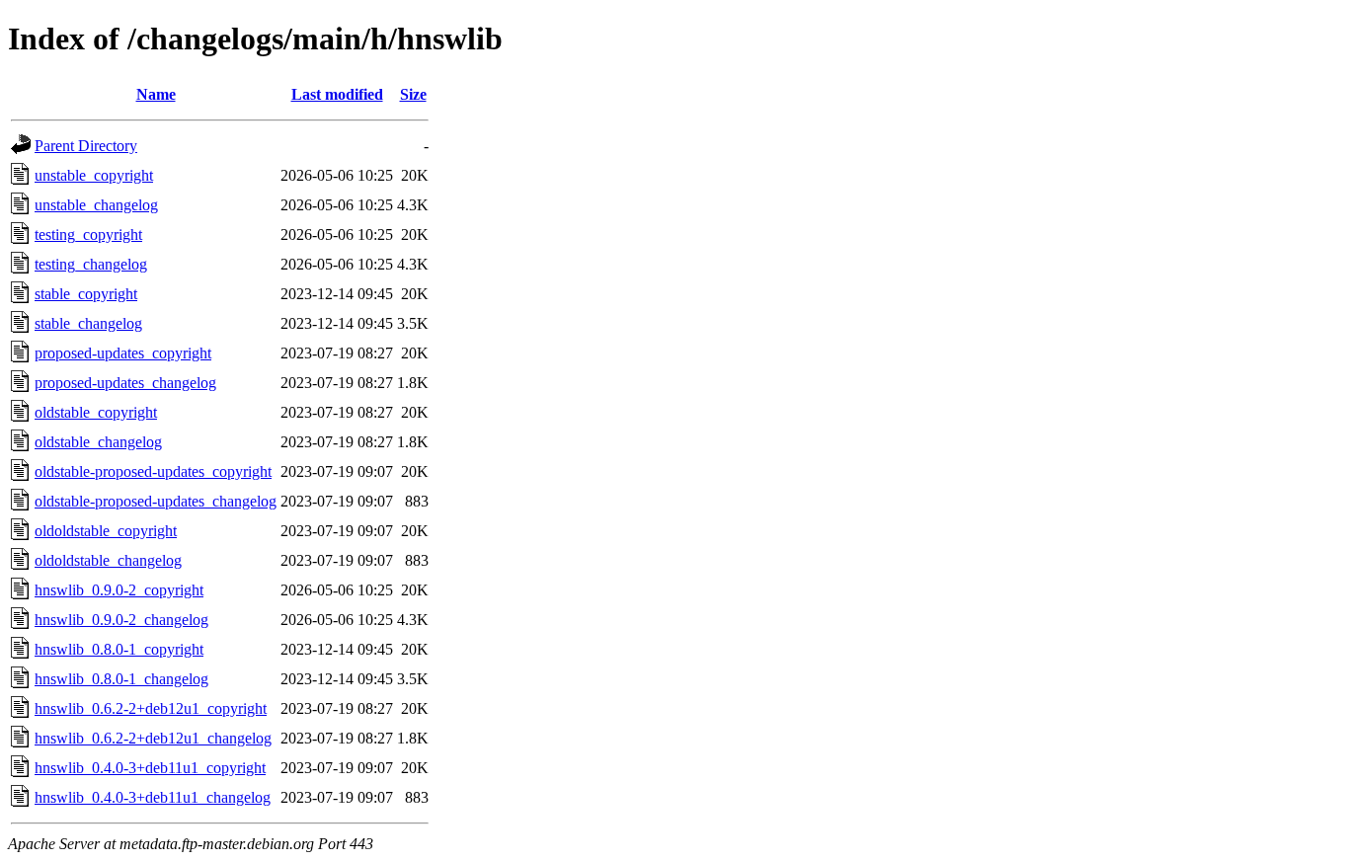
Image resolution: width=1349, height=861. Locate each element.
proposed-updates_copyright (123, 353)
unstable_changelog (96, 204)
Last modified (337, 94)
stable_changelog (88, 323)
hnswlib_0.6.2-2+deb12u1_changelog (153, 738)
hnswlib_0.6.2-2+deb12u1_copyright (151, 708)
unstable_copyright (94, 175)
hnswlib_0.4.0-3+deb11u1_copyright (150, 767)
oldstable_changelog (98, 441)
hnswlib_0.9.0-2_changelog (121, 619)
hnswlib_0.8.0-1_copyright (119, 649)
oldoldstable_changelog (108, 560)
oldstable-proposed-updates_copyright (153, 471)
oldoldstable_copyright (106, 530)
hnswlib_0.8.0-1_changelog (121, 678)
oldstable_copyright (96, 412)
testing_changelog (91, 264)
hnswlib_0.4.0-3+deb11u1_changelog (153, 797)
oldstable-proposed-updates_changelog (156, 501)
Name (156, 94)
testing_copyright (88, 234)
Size (413, 94)
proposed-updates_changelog (125, 382)
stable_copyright (86, 293)
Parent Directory (86, 145)
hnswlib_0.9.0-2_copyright (119, 590)
